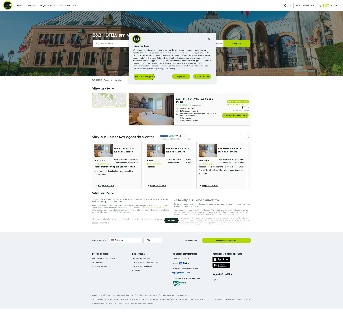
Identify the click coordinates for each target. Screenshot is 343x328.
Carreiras (136, 270)
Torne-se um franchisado (142, 266)
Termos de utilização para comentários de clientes (139, 299)
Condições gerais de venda (122, 295)
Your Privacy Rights (144, 76)
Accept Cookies (202, 76)
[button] (117, 165)
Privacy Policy (157, 68)
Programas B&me (47, 5)
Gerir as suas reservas (101, 266)
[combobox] (115, 43)
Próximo (248, 137)
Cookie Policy (169, 68)
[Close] (209, 39)
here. (200, 63)
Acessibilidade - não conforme (142, 304)
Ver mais (171, 220)
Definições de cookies (184, 299)
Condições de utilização (101, 295)
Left (131, 109)
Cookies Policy (141, 68)
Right (171, 109)
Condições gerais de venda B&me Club (173, 295)
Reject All (181, 76)
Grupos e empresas (68, 5)
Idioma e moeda (99, 240)
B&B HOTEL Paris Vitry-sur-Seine (152, 208)
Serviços (32, 5)
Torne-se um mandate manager (145, 262)
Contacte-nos (97, 262)
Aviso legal (199, 299)
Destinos (19, 5)
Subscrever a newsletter (226, 240)
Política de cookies (167, 299)
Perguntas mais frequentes (103, 258)
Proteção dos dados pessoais (146, 295)
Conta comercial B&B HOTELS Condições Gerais (110, 304)
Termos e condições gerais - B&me (105, 299)
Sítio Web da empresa (141, 258)
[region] (172, 58)
